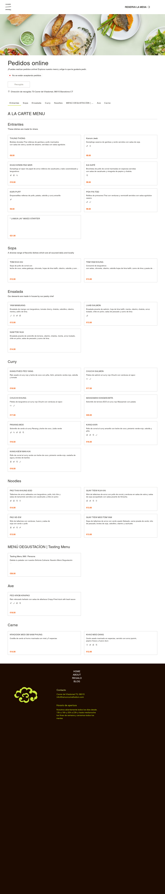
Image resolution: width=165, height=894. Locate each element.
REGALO (77, 678)
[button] (19, 84)
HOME (76, 671)
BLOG (77, 681)
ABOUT (77, 674)
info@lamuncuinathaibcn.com (70, 697)
